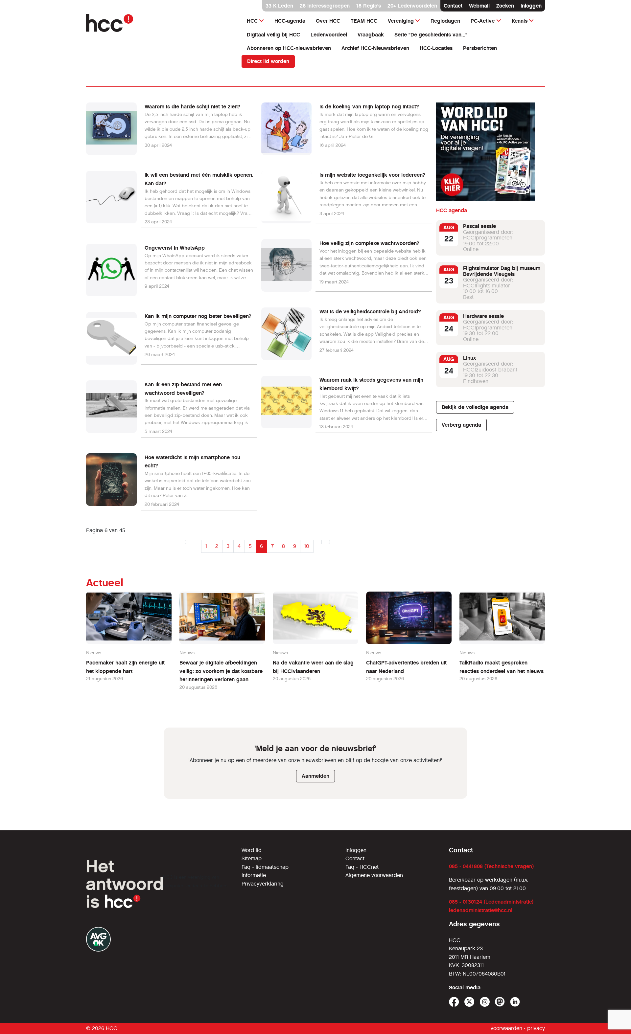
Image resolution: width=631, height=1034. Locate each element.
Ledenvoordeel (329, 35)
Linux (469, 358)
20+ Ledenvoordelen (412, 6)
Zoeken (505, 6)
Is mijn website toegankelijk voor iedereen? (372, 175)
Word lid (252, 850)
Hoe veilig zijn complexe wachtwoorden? (369, 243)
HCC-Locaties (436, 48)
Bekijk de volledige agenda (475, 407)
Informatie (254, 875)
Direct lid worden (268, 61)
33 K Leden (279, 6)
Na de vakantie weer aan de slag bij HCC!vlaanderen (313, 667)
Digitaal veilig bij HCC (273, 35)
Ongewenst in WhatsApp (175, 248)
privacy (536, 1028)
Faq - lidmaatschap (265, 867)
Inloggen (531, 6)
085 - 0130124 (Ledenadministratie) (491, 902)
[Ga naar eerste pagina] (189, 542)
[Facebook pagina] (454, 1002)
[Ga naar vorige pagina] (197, 542)
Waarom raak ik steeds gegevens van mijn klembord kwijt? (371, 384)
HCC (252, 21)
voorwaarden (506, 1028)
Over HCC (328, 21)
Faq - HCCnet (362, 867)
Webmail (479, 6)
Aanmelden (315, 776)
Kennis (519, 21)
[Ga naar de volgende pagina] (317, 542)
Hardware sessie (483, 316)
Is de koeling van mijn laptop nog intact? (369, 106)
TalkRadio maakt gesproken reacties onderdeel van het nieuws (501, 667)
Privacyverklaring (263, 884)
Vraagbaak (371, 35)
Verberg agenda (461, 425)
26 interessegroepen (325, 6)
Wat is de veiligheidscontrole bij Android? (370, 311)
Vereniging (401, 21)
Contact (453, 6)
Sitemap (252, 858)
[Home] (160, 23)
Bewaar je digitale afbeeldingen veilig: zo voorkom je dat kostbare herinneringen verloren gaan (221, 671)
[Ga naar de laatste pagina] (325, 542)
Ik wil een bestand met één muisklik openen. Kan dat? (199, 179)
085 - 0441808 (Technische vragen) (491, 866)
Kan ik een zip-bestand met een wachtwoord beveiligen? (183, 388)
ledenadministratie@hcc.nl (480, 910)
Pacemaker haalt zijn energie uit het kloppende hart (125, 667)
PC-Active (483, 21)
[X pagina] (469, 1002)
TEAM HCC (364, 21)
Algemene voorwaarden (374, 875)
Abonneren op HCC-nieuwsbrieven (289, 48)
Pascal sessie (479, 226)
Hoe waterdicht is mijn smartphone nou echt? (192, 461)
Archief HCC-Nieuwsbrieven (375, 48)
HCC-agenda (289, 21)
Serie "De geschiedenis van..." (430, 35)
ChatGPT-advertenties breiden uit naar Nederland (406, 667)
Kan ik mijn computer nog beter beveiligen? (198, 316)
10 (306, 546)
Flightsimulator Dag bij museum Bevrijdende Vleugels (501, 271)
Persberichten (480, 48)
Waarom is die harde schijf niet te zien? (192, 106)
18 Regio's (368, 6)
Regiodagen (445, 21)
